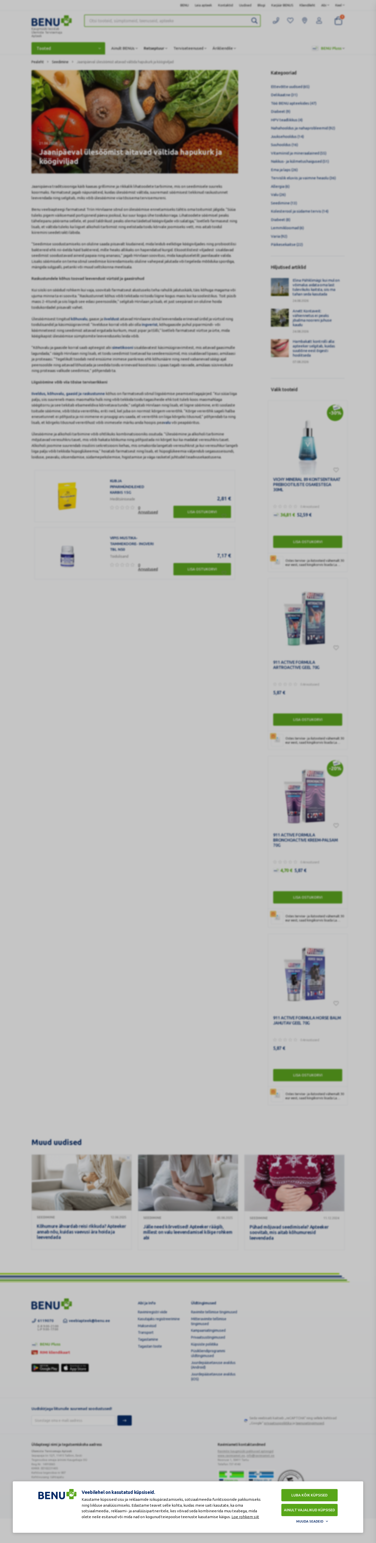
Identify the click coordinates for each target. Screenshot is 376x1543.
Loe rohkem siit (245, 1517)
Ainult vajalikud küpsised (309, 1510)
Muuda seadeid (309, 1521)
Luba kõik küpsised (309, 1495)
